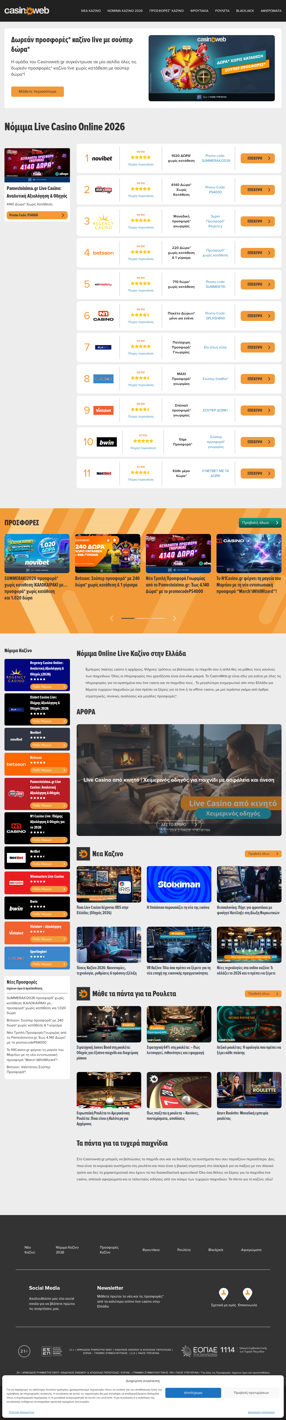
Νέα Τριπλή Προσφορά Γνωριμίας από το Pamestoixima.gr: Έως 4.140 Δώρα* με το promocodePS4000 (37, 1037)
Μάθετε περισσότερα (37, 91)
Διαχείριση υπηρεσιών (261, 1412)
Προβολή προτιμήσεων (251, 1393)
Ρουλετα (222, 11)
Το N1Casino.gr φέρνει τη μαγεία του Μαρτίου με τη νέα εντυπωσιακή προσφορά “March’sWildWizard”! (35, 1055)
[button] (127, 618)
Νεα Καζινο (91, 11)
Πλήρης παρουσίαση (141, 164)
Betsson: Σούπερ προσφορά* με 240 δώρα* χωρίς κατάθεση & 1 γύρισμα (35, 1023)
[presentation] (111, 617)
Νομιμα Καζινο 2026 (125, 11)
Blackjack (245, 11)
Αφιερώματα (251, 1250)
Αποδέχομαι (193, 1393)
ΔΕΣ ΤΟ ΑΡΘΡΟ (173, 825)
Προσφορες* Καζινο (166, 11)
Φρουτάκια (151, 1250)
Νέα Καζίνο (30, 1250)
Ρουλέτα (184, 1250)
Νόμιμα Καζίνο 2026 (67, 1250)
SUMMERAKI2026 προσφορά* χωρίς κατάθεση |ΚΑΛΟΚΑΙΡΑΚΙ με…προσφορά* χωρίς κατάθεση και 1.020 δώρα (36, 1005)
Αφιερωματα (271, 11)
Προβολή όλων (255, 522)
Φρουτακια (199, 11)
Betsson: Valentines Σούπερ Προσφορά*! (28, 1069)
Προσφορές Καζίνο (109, 1250)
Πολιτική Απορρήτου (21, 1412)
